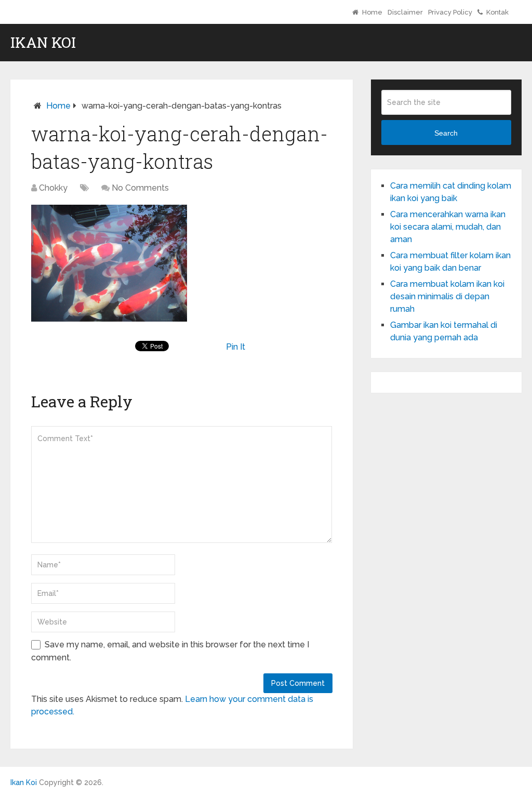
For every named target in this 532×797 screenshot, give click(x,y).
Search (446, 133)
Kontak (497, 12)
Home (371, 12)
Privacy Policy (450, 12)
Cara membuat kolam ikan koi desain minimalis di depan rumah (447, 296)
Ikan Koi (43, 42)
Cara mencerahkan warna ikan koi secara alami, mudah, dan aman (448, 226)
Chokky (53, 188)
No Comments (140, 188)
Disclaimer (405, 12)
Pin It (235, 347)
